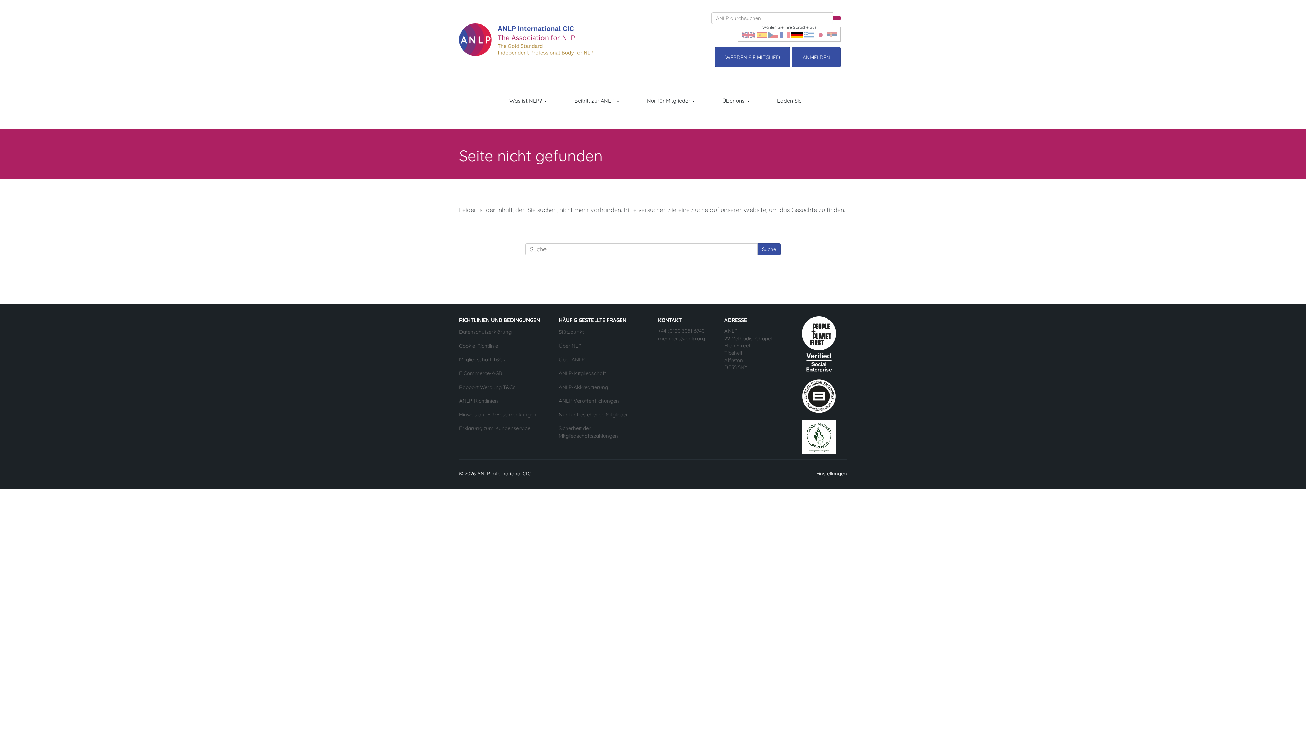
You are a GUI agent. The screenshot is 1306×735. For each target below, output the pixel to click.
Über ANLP (572, 359)
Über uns (734, 100)
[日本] (821, 34)
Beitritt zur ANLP (595, 100)
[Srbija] (832, 34)
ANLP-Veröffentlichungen (589, 400)
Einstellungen (831, 473)
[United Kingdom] (748, 34)
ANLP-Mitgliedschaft (582, 373)
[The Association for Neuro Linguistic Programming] (526, 40)
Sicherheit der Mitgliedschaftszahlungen (588, 432)
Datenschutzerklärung (485, 332)
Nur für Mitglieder (669, 100)
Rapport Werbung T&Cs (487, 387)
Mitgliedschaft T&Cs (482, 359)
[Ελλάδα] (809, 34)
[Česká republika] (773, 34)
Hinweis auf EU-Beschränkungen (497, 414)
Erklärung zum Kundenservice (494, 428)
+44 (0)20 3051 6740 (681, 331)
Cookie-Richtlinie (478, 346)
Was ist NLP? (526, 100)
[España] (762, 34)
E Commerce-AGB (480, 373)
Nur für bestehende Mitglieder (593, 414)
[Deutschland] (797, 34)
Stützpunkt (571, 332)
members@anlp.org (681, 338)
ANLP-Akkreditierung (583, 387)
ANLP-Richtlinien (478, 400)
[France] (785, 34)
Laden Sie (789, 100)
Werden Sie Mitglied (752, 57)
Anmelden (816, 57)
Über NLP (570, 346)
